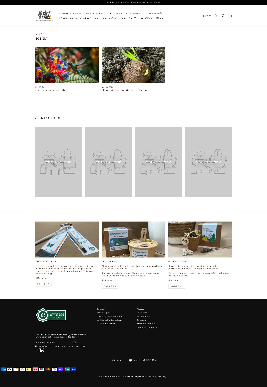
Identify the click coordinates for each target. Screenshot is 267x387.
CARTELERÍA (155, 13)
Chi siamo (142, 313)
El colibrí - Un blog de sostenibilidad (125, 90)
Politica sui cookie (106, 324)
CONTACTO (129, 18)
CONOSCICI (110, 18)
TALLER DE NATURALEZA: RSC (79, 18)
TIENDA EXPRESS (70, 13)
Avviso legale (103, 313)
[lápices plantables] (67, 239)
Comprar (176, 286)
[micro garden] (133, 239)
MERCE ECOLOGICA (98, 13)
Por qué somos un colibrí (51, 90)
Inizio (37, 34)
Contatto (101, 309)
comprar (43, 284)
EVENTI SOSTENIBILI (128, 13)
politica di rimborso (147, 327)
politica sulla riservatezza (110, 320)
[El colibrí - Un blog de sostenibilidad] (133, 65)
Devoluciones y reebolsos (109, 316)
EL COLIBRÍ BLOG (152, 18)
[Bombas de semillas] (200, 239)
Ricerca (140, 309)
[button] (207, 15)
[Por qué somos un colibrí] (67, 65)
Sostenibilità (143, 316)
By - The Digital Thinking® (155, 376)
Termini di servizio (146, 324)
